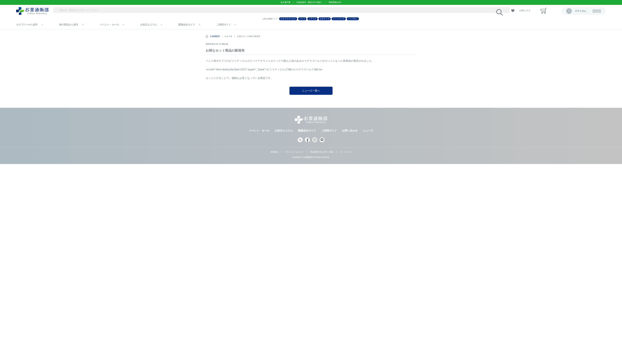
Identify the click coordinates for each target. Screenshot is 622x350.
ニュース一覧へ (311, 90)
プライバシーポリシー (294, 152)
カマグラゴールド (288, 19)
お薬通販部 (215, 36)
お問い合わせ (350, 130)
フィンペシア (339, 19)
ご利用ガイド (223, 24)
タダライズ (324, 19)
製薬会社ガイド (186, 24)
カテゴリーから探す (27, 24)
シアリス (312, 19)
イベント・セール (109, 24)
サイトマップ (345, 152)
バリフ (302, 19)
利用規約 (274, 152)
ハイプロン (353, 19)
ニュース (228, 36)
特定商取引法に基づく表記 (322, 152)
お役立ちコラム (148, 24)
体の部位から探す (69, 24)
